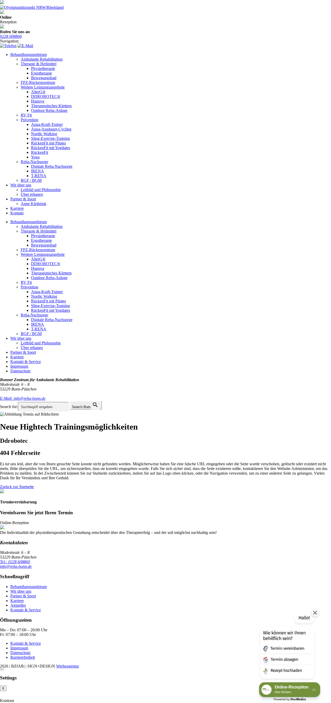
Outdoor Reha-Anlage (49, 110)
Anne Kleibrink (33, 203)
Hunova (37, 101)
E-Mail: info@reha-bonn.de (23, 398)
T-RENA (38, 175)
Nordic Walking (44, 134)
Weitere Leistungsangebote (43, 87)
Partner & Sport (23, 199)
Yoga (35, 157)
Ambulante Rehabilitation (42, 59)
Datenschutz (20, 371)
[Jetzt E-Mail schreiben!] (25, 46)
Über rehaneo (32, 194)
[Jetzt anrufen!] (8, 46)
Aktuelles (18, 605)
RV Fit (26, 115)
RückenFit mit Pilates (48, 143)
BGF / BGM (31, 180)
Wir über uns (20, 185)
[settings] (2, 669)
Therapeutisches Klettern (51, 106)
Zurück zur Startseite (17, 486)
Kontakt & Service (25, 361)
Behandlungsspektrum (28, 54)
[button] (287, 646)
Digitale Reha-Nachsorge (51, 166)
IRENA (37, 171)
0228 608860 (11, 36)
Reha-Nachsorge (34, 162)
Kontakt (17, 213)
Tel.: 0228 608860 (15, 562)
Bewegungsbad (43, 78)
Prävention (29, 120)
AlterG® (38, 92)
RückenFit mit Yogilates (50, 148)
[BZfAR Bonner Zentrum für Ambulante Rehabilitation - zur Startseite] (2, 3)
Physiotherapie (43, 68)
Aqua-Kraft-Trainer (47, 124)
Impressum (19, 366)
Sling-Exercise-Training (50, 138)
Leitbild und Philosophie (41, 189)
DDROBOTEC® (45, 96)
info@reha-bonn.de (16, 566)
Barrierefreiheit (22, 657)
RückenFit (39, 152)
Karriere (17, 208)
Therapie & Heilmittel (38, 64)
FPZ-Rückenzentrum (38, 82)
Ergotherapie (41, 73)
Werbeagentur (67, 666)
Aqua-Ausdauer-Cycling (51, 129)
